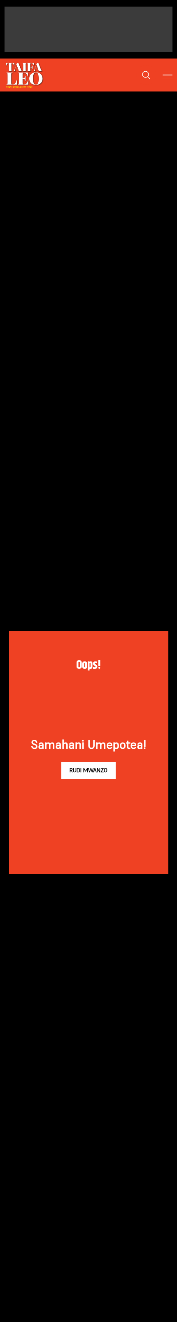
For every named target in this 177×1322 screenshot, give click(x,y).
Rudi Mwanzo (88, 770)
